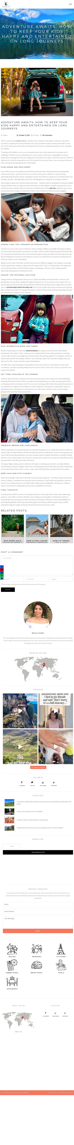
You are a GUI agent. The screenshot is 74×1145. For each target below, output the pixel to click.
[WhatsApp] (2, 575)
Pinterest (54, 785)
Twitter (32, 785)
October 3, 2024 (24, 135)
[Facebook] (2, 566)
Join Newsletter (38, 852)
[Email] (2, 578)
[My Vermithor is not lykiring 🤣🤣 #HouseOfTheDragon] (55, 746)
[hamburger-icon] (70, 4)
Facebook (22, 785)
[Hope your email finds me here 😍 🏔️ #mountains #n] (20, 746)
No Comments (47, 135)
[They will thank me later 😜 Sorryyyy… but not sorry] (55, 710)
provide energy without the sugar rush (19, 287)
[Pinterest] (2, 569)
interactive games (32, 351)
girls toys (53, 188)
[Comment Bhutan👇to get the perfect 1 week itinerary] (20, 710)
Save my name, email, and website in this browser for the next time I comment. (24, 584)
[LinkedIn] (2, 572)
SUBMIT (38, 931)
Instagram (43, 785)
